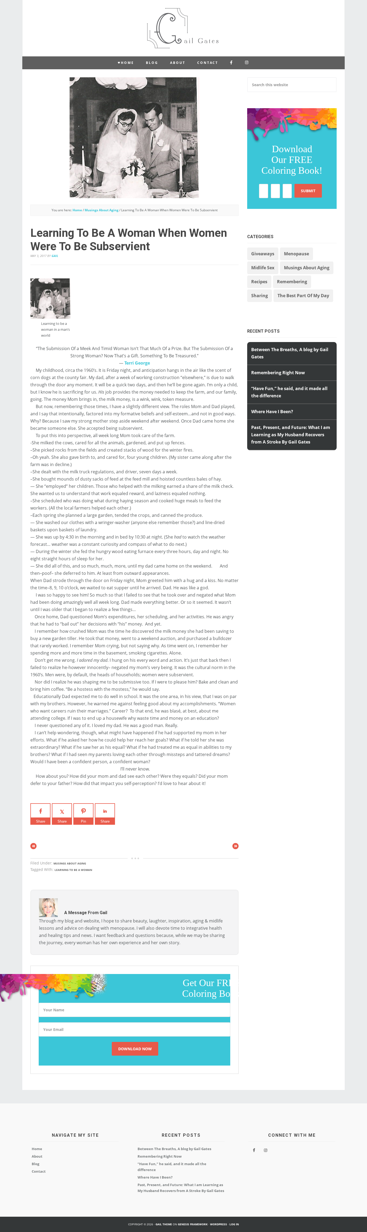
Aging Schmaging (183, 28)
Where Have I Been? (272, 412)
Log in (234, 1224)
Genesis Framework (193, 1224)
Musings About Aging (69, 863)
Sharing (259, 296)
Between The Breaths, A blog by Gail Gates (174, 1148)
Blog (35, 1163)
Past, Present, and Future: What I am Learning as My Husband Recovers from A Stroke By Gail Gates (290, 434)
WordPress (218, 1224)
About (37, 1156)
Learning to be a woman (73, 870)
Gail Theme (164, 1224)
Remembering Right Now (278, 373)
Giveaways (262, 254)
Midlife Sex (262, 268)
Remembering (292, 282)
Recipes (259, 282)
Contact (39, 1171)
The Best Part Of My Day (303, 296)
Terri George (137, 363)
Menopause (296, 254)
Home (37, 1148)
